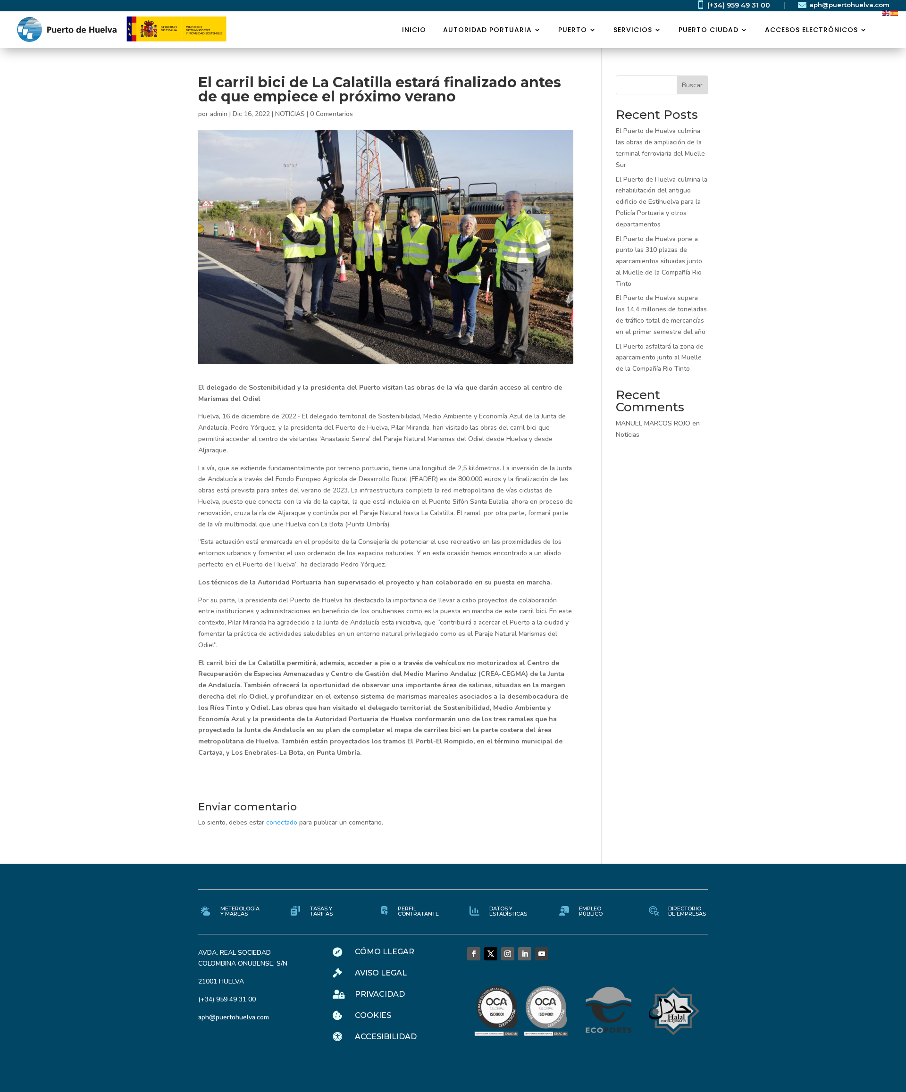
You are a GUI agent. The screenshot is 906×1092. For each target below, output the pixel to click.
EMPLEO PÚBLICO (591, 911)
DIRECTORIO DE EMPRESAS (687, 911)
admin (218, 113)
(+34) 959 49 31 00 (738, 5)
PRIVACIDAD (380, 994)
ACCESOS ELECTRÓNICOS (811, 29)
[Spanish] (894, 12)
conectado (281, 822)
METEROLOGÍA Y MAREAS (240, 911)
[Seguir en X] (490, 953)
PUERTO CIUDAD (708, 29)
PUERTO (572, 29)
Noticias (627, 434)
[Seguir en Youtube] (541, 953)
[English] (886, 12)
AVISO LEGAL (381, 972)
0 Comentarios (331, 113)
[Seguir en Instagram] (507, 953)
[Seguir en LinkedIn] (524, 953)
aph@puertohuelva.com (849, 4)
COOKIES (373, 1015)
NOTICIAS (290, 113)
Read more (83, 176)
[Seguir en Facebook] (473, 953)
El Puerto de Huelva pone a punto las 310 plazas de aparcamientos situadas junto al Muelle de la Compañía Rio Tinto (659, 261)
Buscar (692, 85)
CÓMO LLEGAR (384, 951)
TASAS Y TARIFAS (321, 911)
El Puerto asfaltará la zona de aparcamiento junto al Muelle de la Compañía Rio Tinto (660, 358)
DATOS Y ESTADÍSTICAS (508, 911)
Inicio (414, 29)
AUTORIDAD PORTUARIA (487, 29)
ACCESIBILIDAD (386, 1036)
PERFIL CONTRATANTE (418, 911)
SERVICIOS (632, 29)
